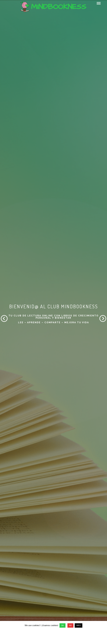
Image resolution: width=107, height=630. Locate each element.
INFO (78, 625)
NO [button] (70, 625)
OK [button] (62, 625)
